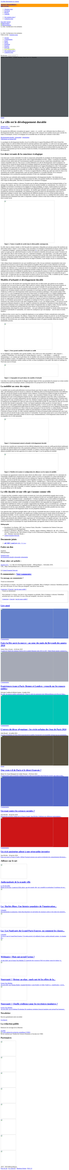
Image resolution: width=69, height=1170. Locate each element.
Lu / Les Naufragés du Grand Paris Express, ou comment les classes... (33, 931)
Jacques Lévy (4, 126)
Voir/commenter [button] (24, 574)
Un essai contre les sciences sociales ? (18, 811)
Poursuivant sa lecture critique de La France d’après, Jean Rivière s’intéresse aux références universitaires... (31, 816)
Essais (2, 117)
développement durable (7, 137)
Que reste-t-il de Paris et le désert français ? (21, 770)
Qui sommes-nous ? (10, 51)
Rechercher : (4, 55)
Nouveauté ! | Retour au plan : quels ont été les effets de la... (28, 979)
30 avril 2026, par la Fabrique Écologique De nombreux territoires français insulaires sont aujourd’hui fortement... (33, 1009)
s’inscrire (12, 599)
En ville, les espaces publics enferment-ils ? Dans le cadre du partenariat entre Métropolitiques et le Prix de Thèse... (33, 694)
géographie (18, 137)
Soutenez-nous (13, 35)
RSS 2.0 (29, 1168)
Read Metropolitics (9, 49)
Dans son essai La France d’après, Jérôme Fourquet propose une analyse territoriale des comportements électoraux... (33, 857)
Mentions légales (21, 1168)
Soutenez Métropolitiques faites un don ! (9, 5)
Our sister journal (6, 22)
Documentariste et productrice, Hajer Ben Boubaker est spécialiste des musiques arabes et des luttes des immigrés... (33, 912)
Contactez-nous (8, 52)
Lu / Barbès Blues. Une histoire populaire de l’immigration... (29, 906)
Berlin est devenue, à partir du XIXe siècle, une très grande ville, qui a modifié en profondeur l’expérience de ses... (33, 887)
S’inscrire (10, 589)
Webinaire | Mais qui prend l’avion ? (18, 957)
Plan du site (4, 1168)
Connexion (4, 589)
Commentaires (5, 639)
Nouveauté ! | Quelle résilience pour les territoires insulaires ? (29, 1004)
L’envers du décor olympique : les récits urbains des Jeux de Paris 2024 (33, 729)
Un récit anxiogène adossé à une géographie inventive (25, 851)
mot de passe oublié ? (20, 589)
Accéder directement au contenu (10, 1)
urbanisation (25, 137)
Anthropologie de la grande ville (15, 882)
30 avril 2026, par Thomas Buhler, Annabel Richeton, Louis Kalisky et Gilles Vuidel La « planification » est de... (33, 985)
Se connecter (12, 1168)
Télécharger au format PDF (8, 139)
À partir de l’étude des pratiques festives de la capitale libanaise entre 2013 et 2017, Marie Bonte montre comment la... (34, 651)
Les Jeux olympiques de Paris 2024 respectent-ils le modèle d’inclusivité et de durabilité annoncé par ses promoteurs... (34, 735)
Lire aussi (5, 605)
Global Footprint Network (11, 535)
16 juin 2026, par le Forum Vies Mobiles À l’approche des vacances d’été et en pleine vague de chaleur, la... (31, 960)
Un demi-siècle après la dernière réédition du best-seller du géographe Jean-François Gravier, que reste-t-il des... (32, 775)
